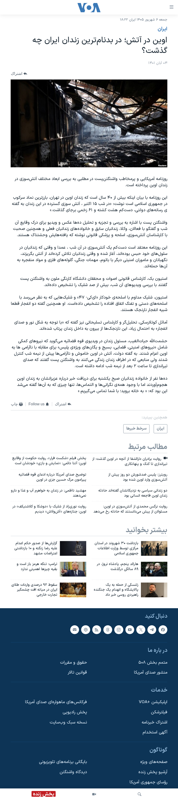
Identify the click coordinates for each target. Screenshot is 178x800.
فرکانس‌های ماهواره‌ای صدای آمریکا (56, 702)
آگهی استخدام (155, 732)
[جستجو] (139, 794)
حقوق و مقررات (73, 663)
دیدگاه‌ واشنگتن (73, 772)
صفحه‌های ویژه (153, 762)
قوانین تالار (77, 672)
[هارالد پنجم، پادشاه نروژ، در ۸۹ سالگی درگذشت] (154, 569)
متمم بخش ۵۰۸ (152, 663)
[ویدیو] (94, 794)
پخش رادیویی (75, 712)
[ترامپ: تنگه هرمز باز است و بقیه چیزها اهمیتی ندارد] (73, 569)
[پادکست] (85, 629)
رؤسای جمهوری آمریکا (148, 782)
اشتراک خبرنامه (154, 722)
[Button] (19, 73)
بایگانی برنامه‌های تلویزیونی (63, 762)
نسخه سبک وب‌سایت (68, 722)
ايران (162, 29)
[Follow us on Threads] (107, 629)
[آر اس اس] (96, 629)
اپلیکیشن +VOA (153, 702)
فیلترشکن (159, 712)
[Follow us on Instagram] (118, 629)
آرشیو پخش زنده (152, 772)
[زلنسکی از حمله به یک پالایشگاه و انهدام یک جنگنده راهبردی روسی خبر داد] (154, 590)
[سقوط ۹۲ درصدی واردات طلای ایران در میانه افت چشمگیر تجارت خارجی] (73, 590)
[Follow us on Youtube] (129, 629)
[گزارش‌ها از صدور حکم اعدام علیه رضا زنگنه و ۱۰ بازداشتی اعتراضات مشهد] (73, 548)
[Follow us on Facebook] (163, 629)
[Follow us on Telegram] (151, 629)
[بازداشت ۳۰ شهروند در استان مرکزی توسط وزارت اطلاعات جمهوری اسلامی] (154, 548)
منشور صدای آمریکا (150, 672)
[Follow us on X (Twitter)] (140, 629)
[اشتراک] (74, 629)
